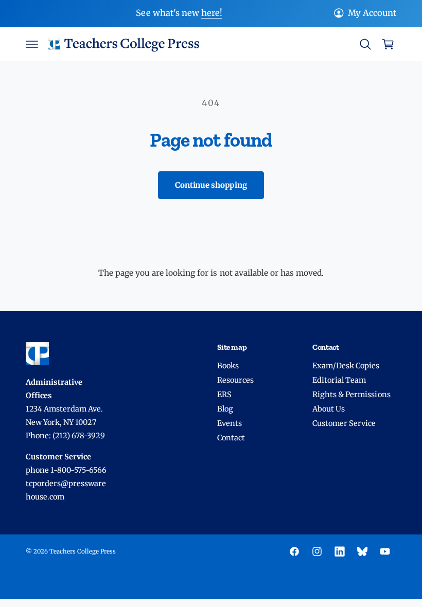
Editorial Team (339, 380)
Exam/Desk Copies (345, 365)
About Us (328, 409)
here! (211, 13)
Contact (231, 437)
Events (229, 423)
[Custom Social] (362, 551)
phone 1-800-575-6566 (66, 470)
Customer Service (344, 423)
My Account (372, 13)
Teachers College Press (82, 551)
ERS (224, 394)
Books (228, 365)
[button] (32, 44)
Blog (225, 409)
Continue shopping (211, 185)
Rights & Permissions (351, 394)
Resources (235, 380)
